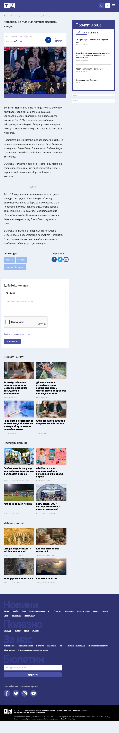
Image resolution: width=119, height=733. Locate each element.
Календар (7, 631)
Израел (9, 259)
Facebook (7, 693)
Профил (36, 631)
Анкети (17, 631)
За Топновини (9, 646)
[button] (50, 96)
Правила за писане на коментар (17, 334)
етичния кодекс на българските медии (29, 712)
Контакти (40, 646)
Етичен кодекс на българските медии (33, 650)
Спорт (6, 616)
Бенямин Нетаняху (15, 267)
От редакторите (83, 611)
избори (21, 259)
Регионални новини (37, 611)
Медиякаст (69, 611)
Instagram (24, 693)
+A (15, 41)
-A (21, 41)
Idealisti (15, 611)
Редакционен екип (25, 646)
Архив (26, 631)
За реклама (51, 646)
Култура (105, 611)
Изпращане (12, 341)
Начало (6, 611)
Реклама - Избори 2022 (76, 646)
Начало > (7, 16)
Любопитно (16, 616)
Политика (57, 611)
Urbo (61, 646)
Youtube (33, 693)
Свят (24, 611)
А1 (49, 611)
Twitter (15, 693)
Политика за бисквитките (98, 646)
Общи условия (9, 650)
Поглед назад (30, 616)
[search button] (101, 5)
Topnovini (8, 711)
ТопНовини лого (9, 6)
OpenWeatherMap (68, 719)
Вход (107, 5)
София (96, 611)
